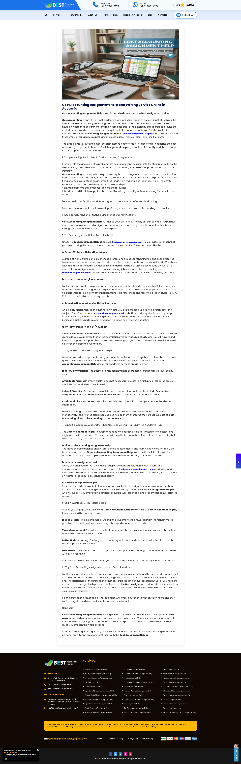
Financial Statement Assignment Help (137, 712)
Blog (150, 15)
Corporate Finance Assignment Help (175, 704)
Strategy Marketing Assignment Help (98, 674)
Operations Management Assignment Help (100, 691)
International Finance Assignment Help (176, 691)
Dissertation (111, 15)
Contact (112, 738)
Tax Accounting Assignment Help (136, 708)
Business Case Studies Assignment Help (99, 700)
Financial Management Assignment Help (177, 695)
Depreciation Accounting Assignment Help (139, 700)
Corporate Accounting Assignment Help (138, 674)
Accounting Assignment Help (134, 669)
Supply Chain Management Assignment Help (101, 695)
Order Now (187, 15)
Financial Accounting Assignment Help (138, 691)
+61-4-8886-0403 (109, 5)
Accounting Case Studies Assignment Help (139, 682)
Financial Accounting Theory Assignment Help (179, 712)
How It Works (76, 15)
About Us (92, 15)
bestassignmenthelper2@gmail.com (67, 738)
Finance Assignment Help (172, 669)
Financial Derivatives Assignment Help (176, 678)
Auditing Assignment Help (133, 686)
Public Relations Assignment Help (97, 708)
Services (57, 15)
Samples (162, 15)
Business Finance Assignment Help (175, 682)
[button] (236, 754)
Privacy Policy (132, 738)
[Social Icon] (110, 754)
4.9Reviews (185, 5)
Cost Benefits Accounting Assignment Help (178, 686)
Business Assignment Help (133, 695)
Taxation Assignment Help (172, 700)
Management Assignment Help (96, 669)
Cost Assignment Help (132, 704)
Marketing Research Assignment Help (98, 712)
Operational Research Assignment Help (99, 704)
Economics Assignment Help (95, 686)
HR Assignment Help (92, 682)
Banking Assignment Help (172, 708)
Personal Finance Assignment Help (175, 674)
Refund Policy (147, 738)
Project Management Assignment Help (98, 678)
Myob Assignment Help (132, 678)
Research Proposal (132, 15)
